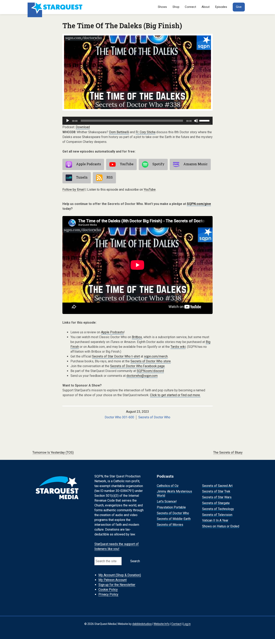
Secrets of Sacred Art (217, 486)
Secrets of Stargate (216, 503)
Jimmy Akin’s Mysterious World (174, 494)
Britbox (137, 337)
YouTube (126, 164)
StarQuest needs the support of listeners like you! (116, 546)
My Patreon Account (112, 580)
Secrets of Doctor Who (154, 417)
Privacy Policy (108, 594)
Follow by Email (73, 189)
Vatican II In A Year (215, 521)
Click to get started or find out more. (175, 395)
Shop (176, 7)
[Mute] (196, 121)
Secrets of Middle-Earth (174, 519)
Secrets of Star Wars (217, 497)
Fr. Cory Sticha (146, 132)
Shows (162, 7)
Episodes (221, 7)
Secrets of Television (217, 515)
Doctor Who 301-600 (119, 417)
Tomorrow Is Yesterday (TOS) (53, 452)
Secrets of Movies (170, 525)
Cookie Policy (108, 589)
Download (83, 127)
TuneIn (82, 177)
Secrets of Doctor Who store (150, 361)
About (206, 7)
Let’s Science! (167, 501)
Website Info (162, 623)
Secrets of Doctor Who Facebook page (137, 366)
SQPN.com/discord (150, 371)
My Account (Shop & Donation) (119, 575)
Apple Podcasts (88, 164)
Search (135, 561)
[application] (137, 121)
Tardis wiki (178, 347)
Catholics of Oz (168, 486)
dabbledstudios (142, 623)
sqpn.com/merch (156, 356)
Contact (176, 623)
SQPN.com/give (199, 204)
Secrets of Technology (218, 509)
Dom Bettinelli (119, 132)
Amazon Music (195, 164)
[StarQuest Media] (55, 7)
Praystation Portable (171, 507)
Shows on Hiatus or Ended (220, 526)
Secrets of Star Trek (216, 492)
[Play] (68, 121)
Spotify (158, 164)
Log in (187, 623)
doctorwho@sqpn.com (142, 376)
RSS (109, 177)
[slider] (205, 120)
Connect (190, 7)
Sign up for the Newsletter (116, 585)
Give (239, 7)
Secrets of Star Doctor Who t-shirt (116, 356)
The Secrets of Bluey (228, 452)
